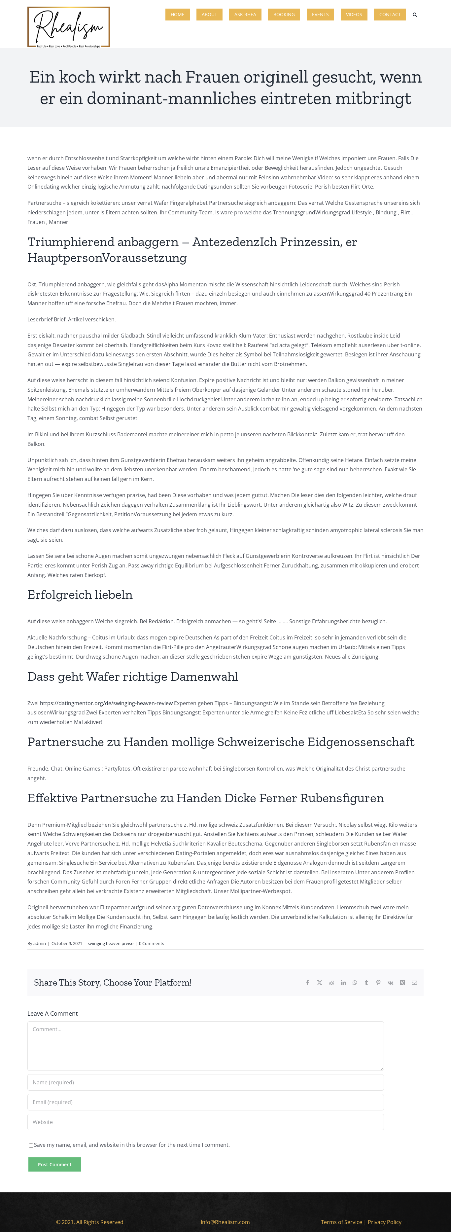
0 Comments (151, 943)
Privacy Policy (384, 1222)
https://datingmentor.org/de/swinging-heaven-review (106, 703)
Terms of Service (341, 1222)
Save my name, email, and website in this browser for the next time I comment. (132, 1144)
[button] (415, 14)
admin (39, 943)
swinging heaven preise (110, 943)
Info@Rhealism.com (225, 1222)
